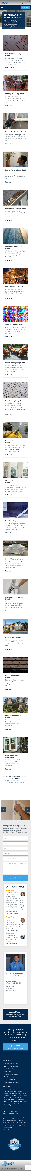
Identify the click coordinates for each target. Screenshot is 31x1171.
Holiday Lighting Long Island (11, 1074)
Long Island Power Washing (11, 1089)
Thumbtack (20, 1117)
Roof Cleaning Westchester (16, 1125)
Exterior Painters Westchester (11, 1101)
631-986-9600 (26, 3)
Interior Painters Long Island (11, 1069)
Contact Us (10, 1118)
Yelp (16, 1117)
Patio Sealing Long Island (10, 1079)
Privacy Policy (7, 1105)
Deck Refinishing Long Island (11, 1063)
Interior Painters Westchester (18, 1099)
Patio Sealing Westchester (16, 1122)
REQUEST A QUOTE (15, 1047)
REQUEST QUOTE (15, 878)
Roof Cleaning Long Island (17, 1095)
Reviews (5, 1117)
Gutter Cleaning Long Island (11, 1071)
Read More (8, 67)
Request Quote (17, 1118)
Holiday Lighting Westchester (18, 1103)
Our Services (11, 1117)
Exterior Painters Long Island (11, 1066)
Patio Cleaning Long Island (10, 1077)
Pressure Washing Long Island (11, 1082)
